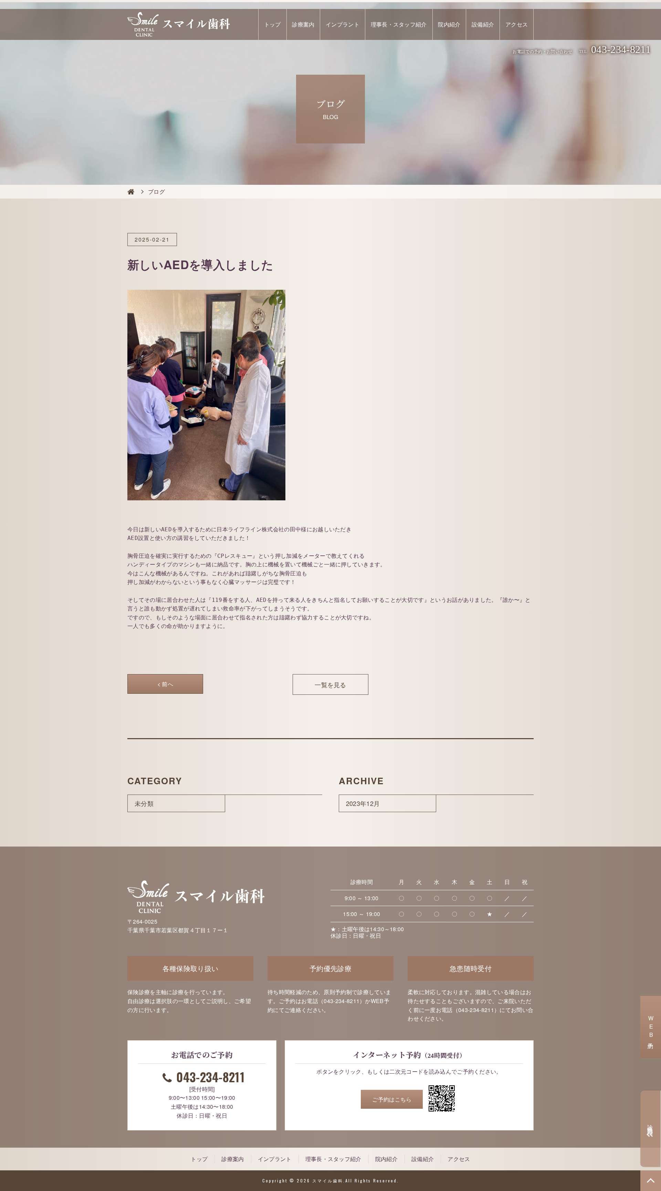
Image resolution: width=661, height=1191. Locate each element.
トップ (272, 24)
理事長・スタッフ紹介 (399, 24)
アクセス (516, 24)
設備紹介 (483, 24)
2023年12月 (363, 803)
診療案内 (303, 24)
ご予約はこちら (391, 1099)
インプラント (342, 24)
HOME (130, 191)
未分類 (144, 803)
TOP (650, 1180)
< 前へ (165, 684)
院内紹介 (449, 24)
